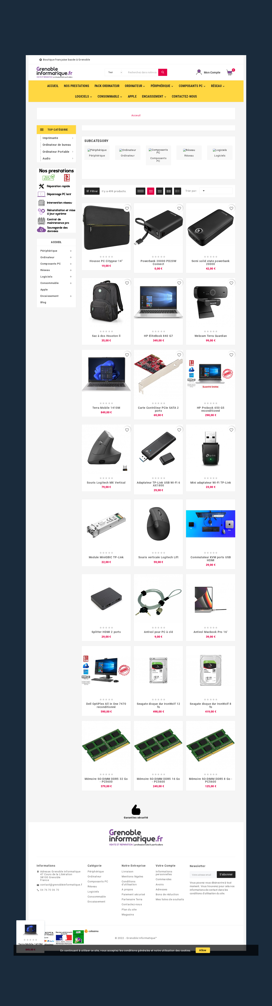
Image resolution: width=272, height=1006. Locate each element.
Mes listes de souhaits (170, 899)
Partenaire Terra (132, 899)
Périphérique (49, 250)
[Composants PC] (158, 151)
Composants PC (50, 263)
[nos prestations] (56, 200)
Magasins (128, 914)
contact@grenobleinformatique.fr (61, 884)
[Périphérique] (97, 149)
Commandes (163, 879)
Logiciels (46, 276)
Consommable (49, 283)
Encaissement (49, 295)
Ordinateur (47, 257)
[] (162, 72)
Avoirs (160, 884)
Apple (44, 289)
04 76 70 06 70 (49, 889)
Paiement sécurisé (133, 894)
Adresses (161, 889)
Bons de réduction (167, 894)
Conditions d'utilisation (129, 883)
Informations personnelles (164, 873)
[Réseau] (189, 149)
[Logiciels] (220, 149)
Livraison (127, 871)
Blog (43, 302)
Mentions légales (132, 876)
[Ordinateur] (127, 149)
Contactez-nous (132, 904)
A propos (127, 889)
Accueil (56, 242)
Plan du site (129, 909)
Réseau (45, 270)
